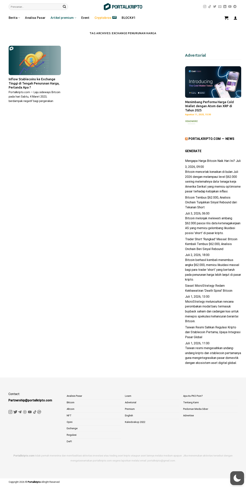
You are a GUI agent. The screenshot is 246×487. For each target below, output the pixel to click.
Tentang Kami (191, 402)
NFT (69, 415)
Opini (69, 422)
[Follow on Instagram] (204, 6)
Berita (13, 18)
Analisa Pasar (35, 18)
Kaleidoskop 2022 (135, 422)
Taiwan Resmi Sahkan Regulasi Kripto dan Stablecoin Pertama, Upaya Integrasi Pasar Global (212, 332)
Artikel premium (62, 18)
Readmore (191, 121)
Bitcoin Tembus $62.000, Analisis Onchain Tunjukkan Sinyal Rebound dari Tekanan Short (211, 202)
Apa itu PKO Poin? (193, 395)
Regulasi (71, 434)
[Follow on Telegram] (234, 6)
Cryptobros (103, 18)
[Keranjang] (226, 18)
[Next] (235, 94)
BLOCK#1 (128, 18)
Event (85, 18)
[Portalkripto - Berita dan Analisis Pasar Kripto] (123, 7)
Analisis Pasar (74, 395)
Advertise (188, 415)
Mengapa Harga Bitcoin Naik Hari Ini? (210, 161)
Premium (130, 408)
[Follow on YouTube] (229, 6)
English (129, 415)
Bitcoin (70, 402)
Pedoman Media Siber (195, 408)
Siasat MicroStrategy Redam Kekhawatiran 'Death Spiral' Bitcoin (208, 288)
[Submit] (64, 6)
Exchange (72, 428)
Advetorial (130, 402)
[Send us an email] (219, 6)
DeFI (69, 441)
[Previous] (191, 94)
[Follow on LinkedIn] (224, 6)
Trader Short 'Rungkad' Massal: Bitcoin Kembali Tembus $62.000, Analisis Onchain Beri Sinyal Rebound (211, 244)
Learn (128, 395)
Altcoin (70, 408)
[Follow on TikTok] (209, 6)
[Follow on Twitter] (214, 6)
